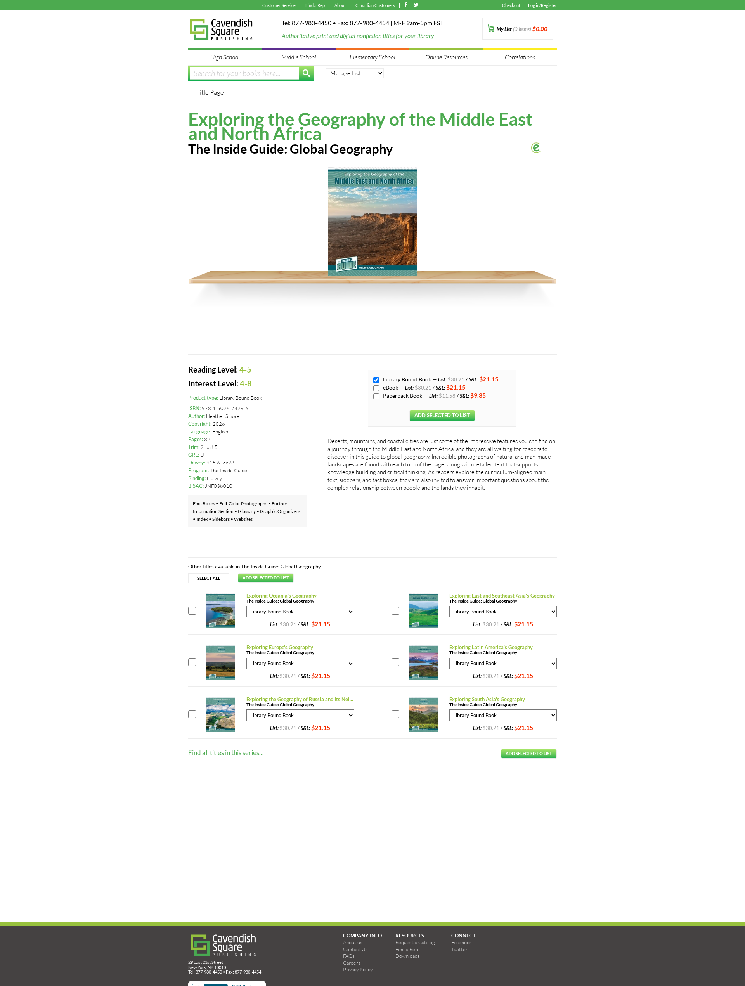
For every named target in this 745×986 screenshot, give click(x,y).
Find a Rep (315, 5)
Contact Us (355, 949)
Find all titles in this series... (226, 753)
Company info (362, 935)
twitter (416, 5)
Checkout (511, 5)
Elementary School (372, 57)
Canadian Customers (375, 5)
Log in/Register (542, 5)
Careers (351, 963)
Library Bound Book (407, 379)
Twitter (459, 949)
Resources (409, 935)
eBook (391, 387)
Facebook (461, 942)
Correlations (520, 57)
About (340, 5)
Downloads (407, 956)
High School (225, 57)
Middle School (298, 57)
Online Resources (446, 57)
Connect (463, 935)
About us (352, 942)
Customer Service (279, 5)
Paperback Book (403, 395)
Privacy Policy (357, 969)
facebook (408, 5)
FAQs (349, 956)
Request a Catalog (415, 942)
